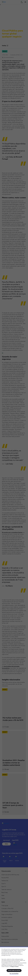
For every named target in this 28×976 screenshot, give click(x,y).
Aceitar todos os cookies (14, 970)
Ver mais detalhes (14, 973)
